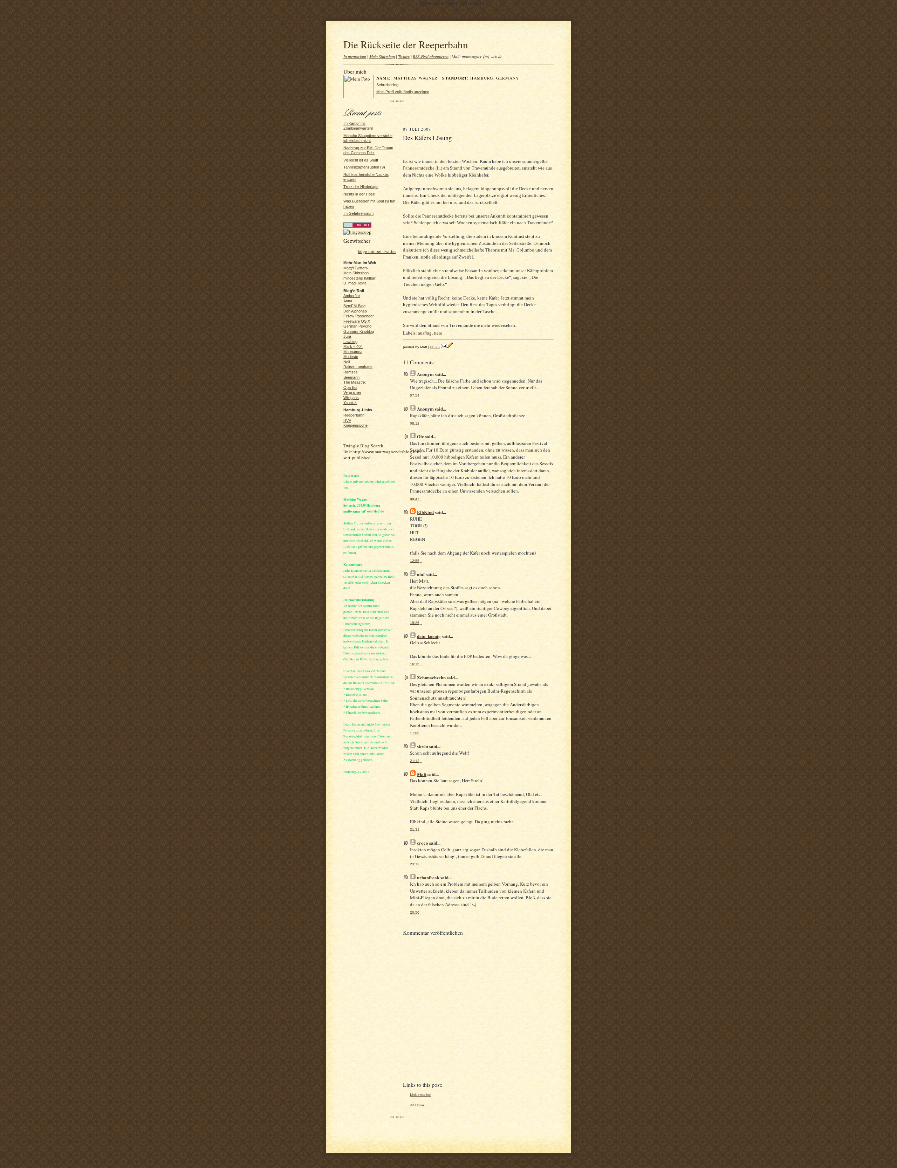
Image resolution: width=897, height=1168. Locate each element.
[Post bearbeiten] (450, 347)
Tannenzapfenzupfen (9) (364, 167)
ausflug (425, 333)
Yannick (350, 402)
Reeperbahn (353, 415)
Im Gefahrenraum (358, 213)
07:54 (414, 395)
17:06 (414, 733)
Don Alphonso (355, 311)
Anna (347, 301)
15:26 (414, 623)
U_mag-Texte (355, 283)
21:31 (414, 829)
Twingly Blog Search (363, 445)
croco (422, 842)
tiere (438, 333)
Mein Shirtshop (382, 56)
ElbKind (425, 512)
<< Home (417, 1105)
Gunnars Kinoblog (358, 331)
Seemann (351, 377)
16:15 (414, 664)
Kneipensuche (355, 425)
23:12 (414, 864)
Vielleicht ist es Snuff (360, 160)
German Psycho (357, 326)
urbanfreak (428, 877)
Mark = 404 (353, 346)
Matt (421, 774)
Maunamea (352, 352)
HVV (347, 420)
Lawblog (350, 341)
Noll (346, 362)
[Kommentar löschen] (421, 395)
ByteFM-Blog (354, 306)
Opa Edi (350, 387)
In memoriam (354, 56)
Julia (347, 336)
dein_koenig (429, 636)
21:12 (414, 761)
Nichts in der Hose (359, 194)
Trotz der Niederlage (360, 187)
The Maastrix (354, 382)
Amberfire (351, 296)
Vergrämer (352, 392)
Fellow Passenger (358, 316)
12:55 (414, 561)
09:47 (414, 499)
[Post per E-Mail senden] (444, 347)
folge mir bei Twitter (377, 251)
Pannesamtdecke (418, 168)
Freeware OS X (356, 321)
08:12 (414, 423)
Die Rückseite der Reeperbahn (405, 44)
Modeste (350, 357)
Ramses (350, 372)
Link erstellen (420, 1095)
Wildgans (351, 398)
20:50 (414, 912)
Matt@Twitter (354, 268)
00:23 (435, 347)
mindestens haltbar (359, 278)
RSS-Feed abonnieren (430, 56)
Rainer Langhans (357, 367)
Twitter (404, 56)
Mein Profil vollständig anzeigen (402, 92)
